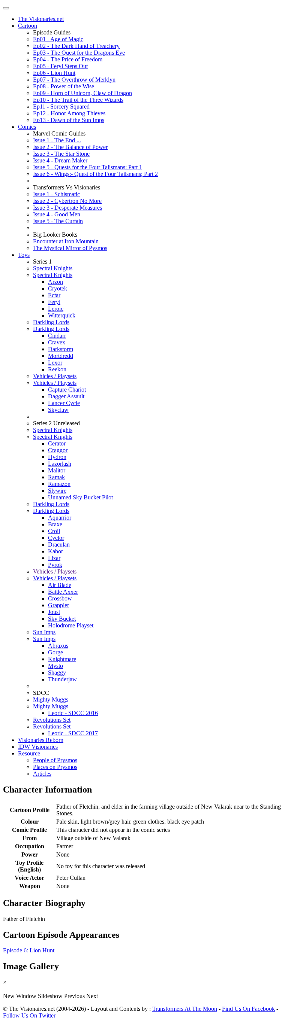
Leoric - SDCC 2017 (73, 733)
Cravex (56, 342)
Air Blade (59, 585)
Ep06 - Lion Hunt (54, 73)
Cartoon (27, 25)
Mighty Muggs (50, 699)
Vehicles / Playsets (54, 376)
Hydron (57, 457)
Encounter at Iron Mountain (66, 241)
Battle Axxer (63, 591)
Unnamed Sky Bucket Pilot (80, 497)
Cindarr (57, 335)
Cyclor (56, 538)
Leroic (55, 308)
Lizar (54, 558)
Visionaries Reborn (40, 740)
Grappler (58, 605)
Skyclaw (58, 410)
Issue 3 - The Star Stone (61, 153)
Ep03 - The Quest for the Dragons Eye (79, 52)
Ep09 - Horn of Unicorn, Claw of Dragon (82, 93)
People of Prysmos (55, 760)
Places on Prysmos (55, 767)
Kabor (55, 551)
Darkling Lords (51, 322)
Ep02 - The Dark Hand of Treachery (76, 46)
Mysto (55, 666)
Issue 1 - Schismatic (56, 194)
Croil (54, 531)
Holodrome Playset (70, 625)
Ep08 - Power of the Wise (63, 86)
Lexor (55, 362)
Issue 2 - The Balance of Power (70, 147)
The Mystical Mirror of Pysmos (70, 248)
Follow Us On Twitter (29, 1015)
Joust (54, 612)
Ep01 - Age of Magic (58, 39)
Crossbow (60, 598)
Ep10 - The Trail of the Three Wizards (78, 100)
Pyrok (55, 565)
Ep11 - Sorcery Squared (61, 106)
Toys (24, 255)
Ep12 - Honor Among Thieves (69, 113)
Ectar (54, 295)
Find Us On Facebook (248, 1009)
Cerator (57, 443)
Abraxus (58, 645)
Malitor (56, 470)
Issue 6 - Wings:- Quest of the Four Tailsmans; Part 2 (95, 174)
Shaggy (57, 672)
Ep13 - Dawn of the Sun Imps (68, 120)
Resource (29, 753)
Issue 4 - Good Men (56, 214)
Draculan (59, 544)
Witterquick (61, 315)
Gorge (55, 652)
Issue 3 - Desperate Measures (67, 207)
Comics (27, 127)
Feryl (54, 302)
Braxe (55, 524)
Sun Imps (44, 632)
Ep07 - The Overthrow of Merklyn (74, 79)
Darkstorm (60, 349)
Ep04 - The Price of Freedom (67, 59)
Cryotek (57, 288)
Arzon (55, 282)
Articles (42, 773)
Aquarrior (59, 517)
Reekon (57, 369)
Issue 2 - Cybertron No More (67, 201)
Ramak (56, 477)
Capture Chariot (67, 389)
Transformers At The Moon (184, 1009)
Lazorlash (59, 463)
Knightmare (62, 659)
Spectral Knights (52, 268)
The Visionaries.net (41, 19)
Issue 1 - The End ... (57, 140)
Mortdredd (60, 356)
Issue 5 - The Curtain (58, 221)
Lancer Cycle (64, 403)
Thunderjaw (62, 679)
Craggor (58, 450)
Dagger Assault (66, 396)
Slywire (57, 490)
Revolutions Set (51, 720)
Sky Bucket (62, 618)
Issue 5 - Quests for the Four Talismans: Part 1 (87, 167)
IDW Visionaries (38, 746)
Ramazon (59, 484)
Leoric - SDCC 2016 (73, 713)
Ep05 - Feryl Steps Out (60, 66)
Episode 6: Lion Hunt (28, 950)
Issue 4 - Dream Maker (60, 160)
